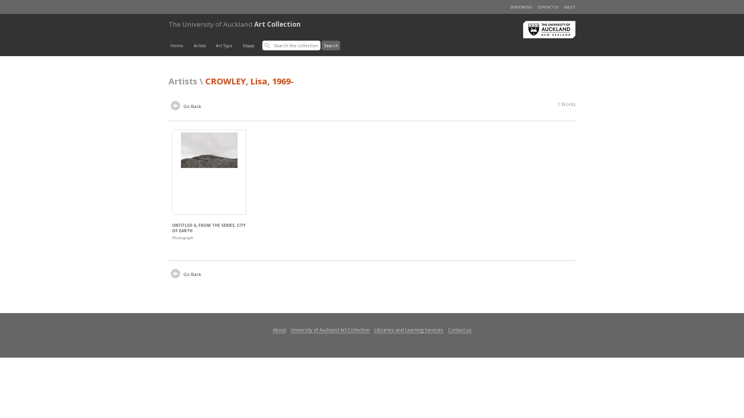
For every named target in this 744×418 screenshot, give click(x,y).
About (569, 7)
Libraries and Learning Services (408, 330)
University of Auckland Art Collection (330, 330)
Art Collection (235, 24)
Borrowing (521, 7)
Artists (200, 45)
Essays (248, 45)
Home (176, 45)
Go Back (191, 106)
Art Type (224, 45)
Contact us (548, 7)
